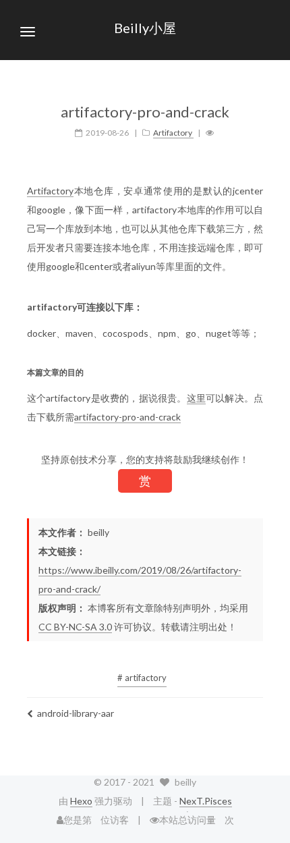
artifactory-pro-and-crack (127, 417)
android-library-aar (75, 713)
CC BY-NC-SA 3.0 (75, 626)
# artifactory (142, 677)
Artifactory (50, 190)
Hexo (81, 801)
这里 (196, 398)
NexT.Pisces (205, 801)
